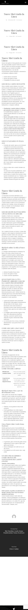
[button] (25, 2)
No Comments (19, 19)
